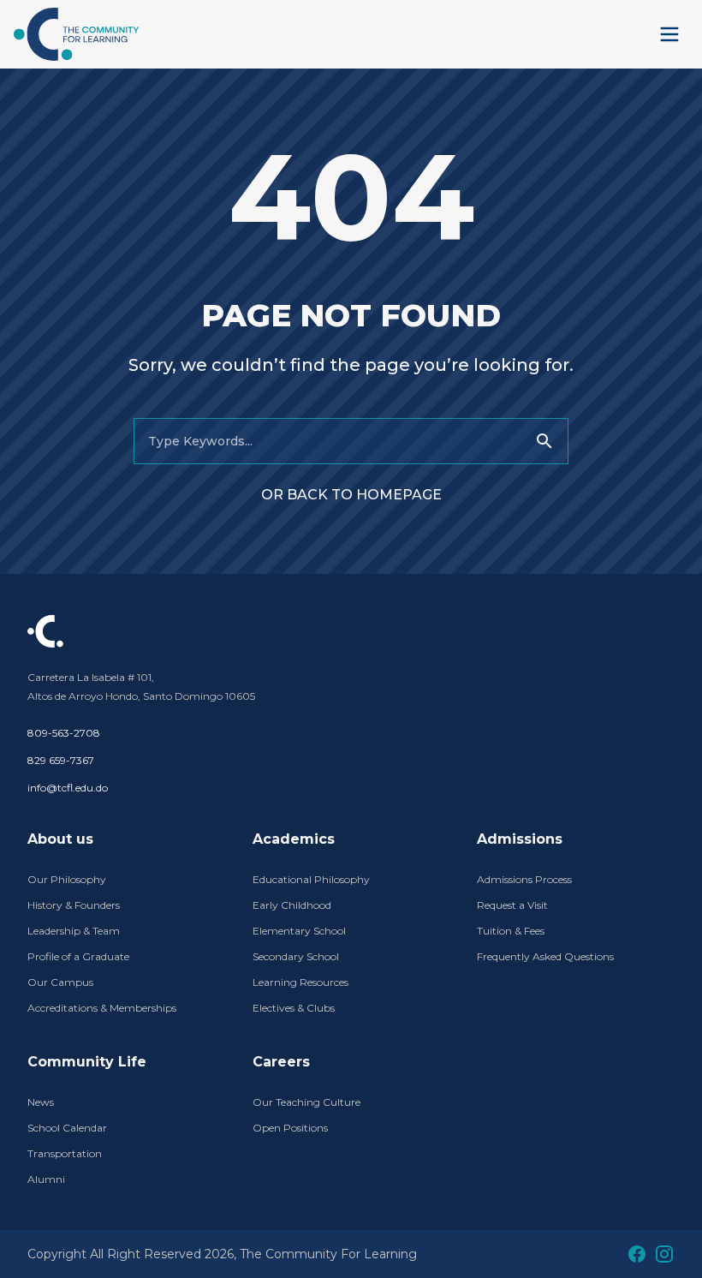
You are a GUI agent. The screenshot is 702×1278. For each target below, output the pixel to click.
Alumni (46, 1179)
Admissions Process (524, 879)
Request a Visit (512, 905)
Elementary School (299, 930)
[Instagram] (664, 1254)
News (40, 1102)
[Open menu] (669, 34)
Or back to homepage (351, 495)
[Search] (544, 441)
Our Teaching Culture (306, 1102)
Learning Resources (300, 982)
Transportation (64, 1153)
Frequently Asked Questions (545, 956)
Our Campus (60, 982)
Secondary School (296, 956)
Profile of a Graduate (78, 956)
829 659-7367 (60, 760)
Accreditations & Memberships (101, 1007)
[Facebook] (637, 1254)
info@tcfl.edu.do (67, 787)
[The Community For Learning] (76, 34)
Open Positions (290, 1127)
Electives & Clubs (294, 1007)
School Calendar (67, 1127)
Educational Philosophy (311, 879)
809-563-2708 (63, 732)
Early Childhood (292, 905)
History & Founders (73, 905)
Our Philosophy (66, 879)
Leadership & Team (73, 930)
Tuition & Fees (510, 930)
